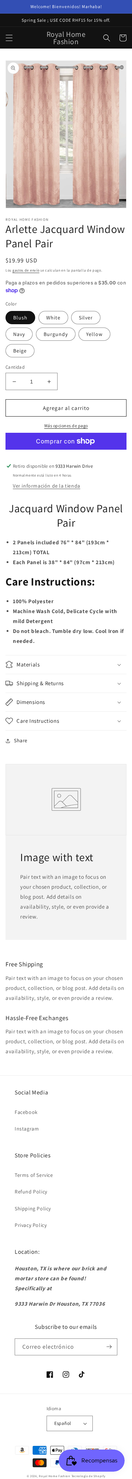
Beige (20, 350)
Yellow (94, 334)
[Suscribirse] (109, 1346)
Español (62, 1423)
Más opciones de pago (66, 425)
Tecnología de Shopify (89, 1476)
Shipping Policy (33, 1208)
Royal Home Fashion (54, 1476)
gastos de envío (26, 270)
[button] (9, 38)
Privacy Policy (31, 1225)
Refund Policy (31, 1191)
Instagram (27, 1128)
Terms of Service (34, 1175)
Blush (20, 317)
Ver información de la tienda (46, 485)
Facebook (26, 1112)
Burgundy (56, 334)
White (53, 317)
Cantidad (15, 367)
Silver (86, 317)
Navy (19, 334)
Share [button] (20, 740)
